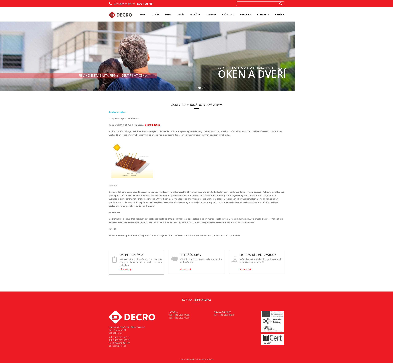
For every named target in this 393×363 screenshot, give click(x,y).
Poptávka (245, 14)
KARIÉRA (279, 14)
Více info (125, 269)
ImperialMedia (207, 359)
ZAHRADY (211, 14)
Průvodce (228, 14)
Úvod (143, 14)
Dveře (180, 14)
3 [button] (203, 88)
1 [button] (196, 88)
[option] (196, 56)
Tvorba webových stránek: (190, 359)
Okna (168, 14)
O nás (155, 14)
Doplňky (195, 14)
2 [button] (199, 88)
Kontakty (263, 14)
